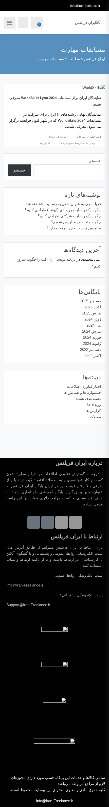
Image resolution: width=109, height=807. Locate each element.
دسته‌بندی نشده (88, 398)
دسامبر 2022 (90, 349)
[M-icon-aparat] (47, 522)
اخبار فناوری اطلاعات (89, 136)
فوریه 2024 (92, 337)
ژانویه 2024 (92, 343)
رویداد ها (94, 404)
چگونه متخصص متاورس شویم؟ (76, 222)
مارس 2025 (91, 313)
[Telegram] (75, 522)
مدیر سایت (67, 142)
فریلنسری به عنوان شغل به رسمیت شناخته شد (63, 204)
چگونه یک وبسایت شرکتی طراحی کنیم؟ (69, 216)
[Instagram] (61, 522)
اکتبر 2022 (92, 355)
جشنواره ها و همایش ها (82, 392)
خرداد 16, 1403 (58, 136)
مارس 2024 (91, 331)
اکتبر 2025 (92, 307)
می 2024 (93, 325)
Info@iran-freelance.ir (85, 6)
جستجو (95, 160)
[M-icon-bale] (33, 522)
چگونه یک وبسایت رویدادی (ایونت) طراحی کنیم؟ (63, 210)
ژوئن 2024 (92, 319)
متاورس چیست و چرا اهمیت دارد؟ (74, 228)
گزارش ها (93, 410)
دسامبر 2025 (90, 301)
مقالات (95, 416)
